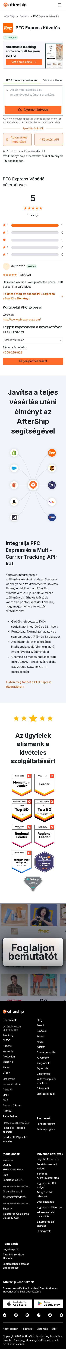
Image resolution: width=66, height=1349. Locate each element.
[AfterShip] (16, 5)
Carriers (24, 16)
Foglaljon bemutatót (33, 952)
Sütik (54, 1328)
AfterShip (9, 16)
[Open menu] (59, 5)
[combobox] (33, 340)
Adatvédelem (10, 1328)
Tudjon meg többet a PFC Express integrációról (28, 684)
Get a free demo (22, 61)
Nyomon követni (36, 109)
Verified (31, 266)
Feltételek (27, 1328)
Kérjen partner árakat (33, 361)
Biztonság (42, 1328)
